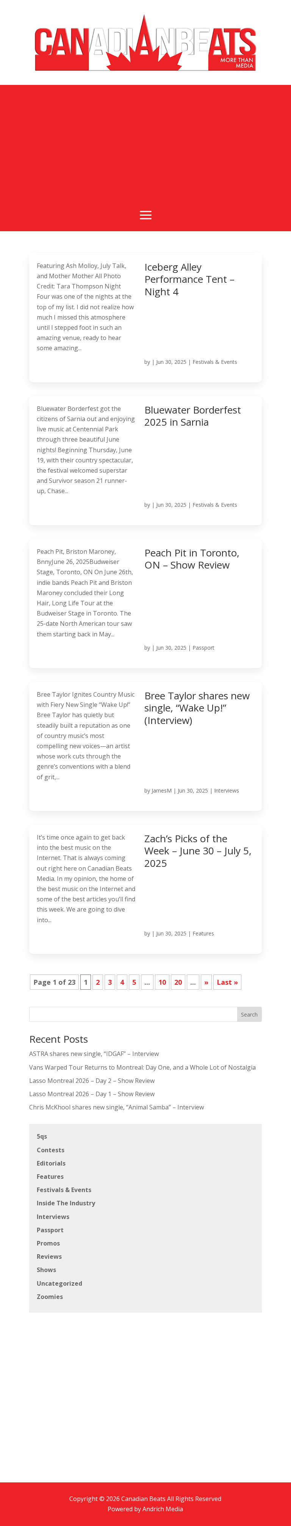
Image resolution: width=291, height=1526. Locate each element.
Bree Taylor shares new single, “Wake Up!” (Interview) (197, 708)
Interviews (226, 790)
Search (249, 1014)
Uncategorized (59, 1283)
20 (178, 982)
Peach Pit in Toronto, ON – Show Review (191, 559)
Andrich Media (162, 1509)
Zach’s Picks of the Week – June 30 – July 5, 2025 (198, 851)
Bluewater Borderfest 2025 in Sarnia (192, 416)
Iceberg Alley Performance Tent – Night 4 (189, 279)
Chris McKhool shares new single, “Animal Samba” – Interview (116, 1107)
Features (203, 933)
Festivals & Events (214, 361)
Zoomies (50, 1297)
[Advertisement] (145, 149)
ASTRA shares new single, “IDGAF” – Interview (94, 1054)
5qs (42, 1136)
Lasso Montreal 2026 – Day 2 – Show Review (92, 1080)
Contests (50, 1150)
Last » (227, 982)
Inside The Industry (66, 1203)
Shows (46, 1270)
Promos (48, 1243)
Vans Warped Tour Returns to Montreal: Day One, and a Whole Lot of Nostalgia (142, 1067)
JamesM (162, 790)
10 (162, 982)
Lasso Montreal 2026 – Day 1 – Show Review (92, 1094)
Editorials (51, 1163)
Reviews (49, 1256)
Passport (203, 647)
